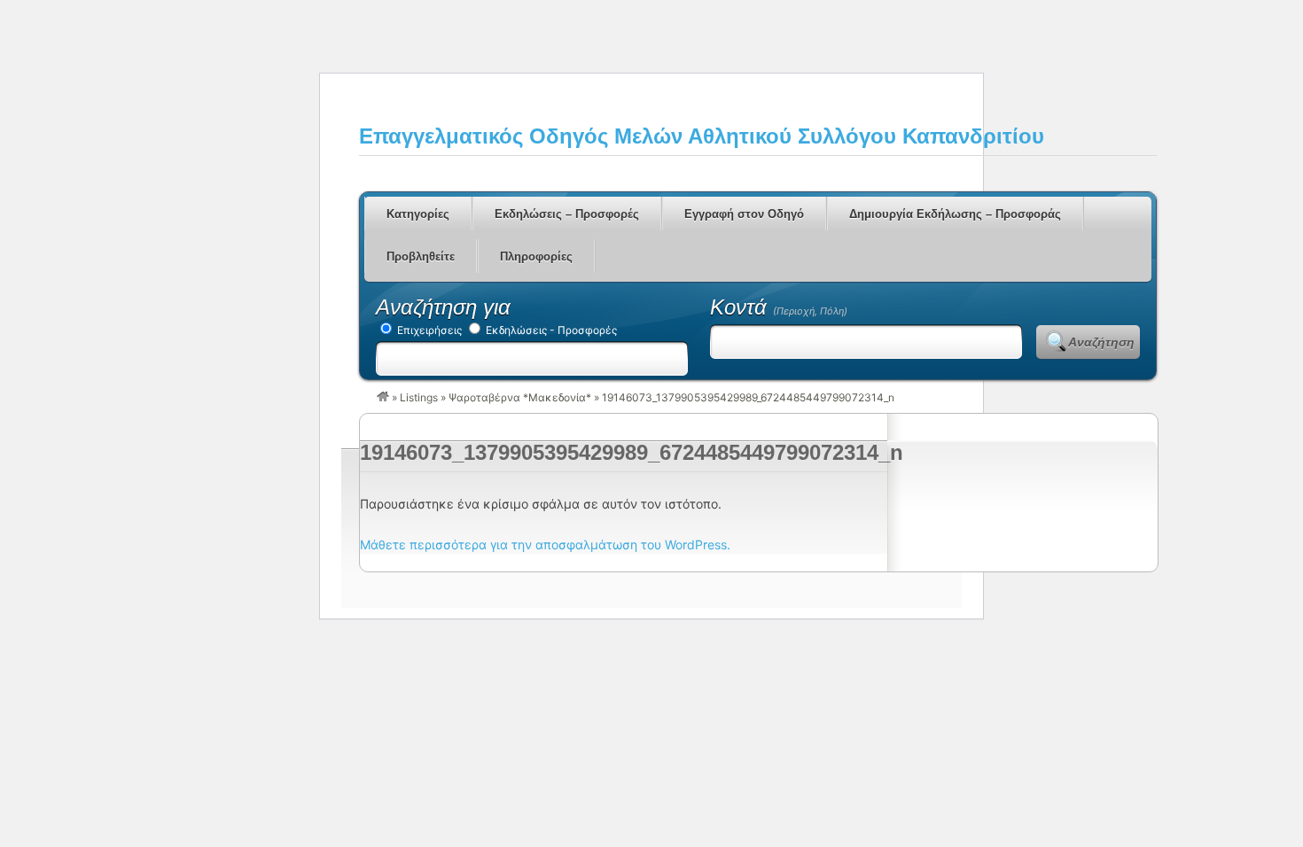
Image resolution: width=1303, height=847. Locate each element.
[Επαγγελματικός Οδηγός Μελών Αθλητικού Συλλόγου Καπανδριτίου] (383, 397)
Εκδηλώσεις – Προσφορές (567, 214)
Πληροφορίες (536, 256)
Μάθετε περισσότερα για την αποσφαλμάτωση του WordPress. (545, 544)
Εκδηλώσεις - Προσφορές (550, 330)
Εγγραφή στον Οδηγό (744, 214)
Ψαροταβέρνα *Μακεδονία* (520, 397)
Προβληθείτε (420, 256)
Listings (419, 397)
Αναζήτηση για (443, 307)
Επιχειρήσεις (428, 330)
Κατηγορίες (417, 214)
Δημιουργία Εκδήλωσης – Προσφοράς (955, 214)
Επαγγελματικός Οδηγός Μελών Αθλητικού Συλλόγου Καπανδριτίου (701, 136)
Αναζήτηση (1101, 342)
